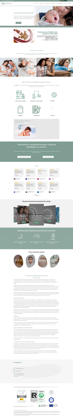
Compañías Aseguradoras (60, 3)
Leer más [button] (16, 173)
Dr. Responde (53, 3)
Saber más (18, 22)
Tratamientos (41, 3)
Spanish (62, 0)
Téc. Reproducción (47, 3)
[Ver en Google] (16, 175)
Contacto (69, 3)
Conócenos (35, 3)
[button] (12, 214)
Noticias (65, 3)
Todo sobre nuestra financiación (24, 156)
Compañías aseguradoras (48, 156)
